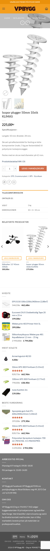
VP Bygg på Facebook (12, 486)
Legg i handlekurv (33, 168)
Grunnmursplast (21, 176)
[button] (3, 8)
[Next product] (22, 23)
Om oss (8, 541)
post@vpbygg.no (9, 489)
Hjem (7, 18)
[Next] (43, 65)
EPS (12, 176)
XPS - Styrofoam (36, 18)
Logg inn (20, 543)
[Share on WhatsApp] (4, 182)
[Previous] (6, 65)
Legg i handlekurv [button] (11, 258)
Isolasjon (18, 18)
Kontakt (30, 543)
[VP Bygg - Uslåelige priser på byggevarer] (25, 9)
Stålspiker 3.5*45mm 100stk (10, 265)
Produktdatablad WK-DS (13, 161)
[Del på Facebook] (9, 182)
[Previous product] (27, 23)
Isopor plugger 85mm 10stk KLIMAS (35, 265)
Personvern (31, 541)
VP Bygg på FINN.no (31, 486)
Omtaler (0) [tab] (7, 198)
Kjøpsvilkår (18, 541)
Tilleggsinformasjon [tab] (12, 193)
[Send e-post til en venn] (14, 182)
